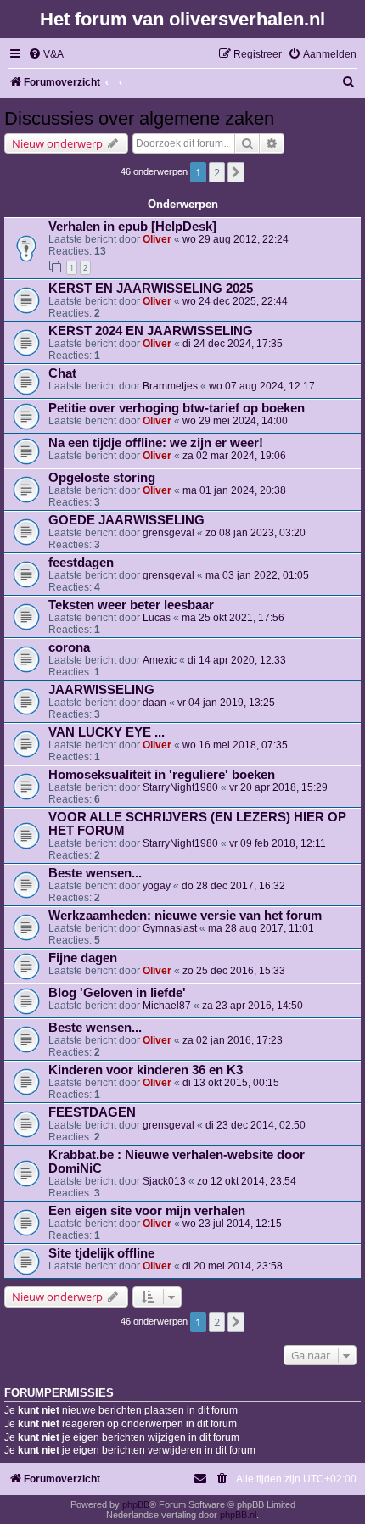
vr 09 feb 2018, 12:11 (277, 843)
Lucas (157, 618)
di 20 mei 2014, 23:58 (232, 1266)
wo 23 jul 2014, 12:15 (232, 1224)
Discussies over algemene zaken (139, 118)
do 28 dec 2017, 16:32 (233, 886)
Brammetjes (170, 386)
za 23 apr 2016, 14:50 (252, 1005)
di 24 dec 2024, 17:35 (232, 344)
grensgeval (168, 533)
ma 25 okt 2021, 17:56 (233, 618)
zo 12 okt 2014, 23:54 (246, 1181)
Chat (62, 373)
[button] (235, 172)
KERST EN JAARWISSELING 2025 (150, 288)
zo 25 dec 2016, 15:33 (233, 971)
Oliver (157, 239)
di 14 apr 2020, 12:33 (237, 660)
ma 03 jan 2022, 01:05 (257, 575)
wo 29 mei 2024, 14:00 (235, 421)
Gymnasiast (170, 928)
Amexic (160, 660)
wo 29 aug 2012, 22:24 (235, 239)
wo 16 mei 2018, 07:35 (235, 745)
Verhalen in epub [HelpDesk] (132, 226)
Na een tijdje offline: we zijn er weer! (155, 443)
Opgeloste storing (101, 478)
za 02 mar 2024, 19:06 (234, 456)
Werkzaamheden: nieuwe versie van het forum (185, 915)
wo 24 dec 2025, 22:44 (235, 301)
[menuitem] (46, 54)
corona (69, 647)
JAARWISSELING (101, 690)
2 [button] (217, 172)
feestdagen (81, 562)
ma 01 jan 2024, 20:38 (234, 490)
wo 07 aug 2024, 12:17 (262, 386)
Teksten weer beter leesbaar (131, 605)
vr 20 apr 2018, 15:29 (278, 787)
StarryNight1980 (180, 787)
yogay (157, 886)
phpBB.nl (238, 1515)
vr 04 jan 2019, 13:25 (226, 703)
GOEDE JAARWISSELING (126, 520)
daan (154, 703)
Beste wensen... (95, 873)
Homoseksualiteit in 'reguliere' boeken (161, 775)
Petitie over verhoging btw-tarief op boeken (176, 408)
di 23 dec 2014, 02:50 (255, 1125)
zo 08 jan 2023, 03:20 (255, 533)
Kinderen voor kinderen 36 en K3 (145, 1070)
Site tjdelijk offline (101, 1253)
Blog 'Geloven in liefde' (117, 993)
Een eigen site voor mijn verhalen (146, 1211)
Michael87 (167, 1005)
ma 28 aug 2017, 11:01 (261, 928)
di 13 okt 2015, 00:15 (230, 1083)
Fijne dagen (82, 958)
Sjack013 (164, 1181)
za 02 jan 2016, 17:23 (232, 1040)
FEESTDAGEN (92, 1112)
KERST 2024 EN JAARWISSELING (150, 331)
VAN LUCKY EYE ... (106, 732)
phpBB (135, 1504)
